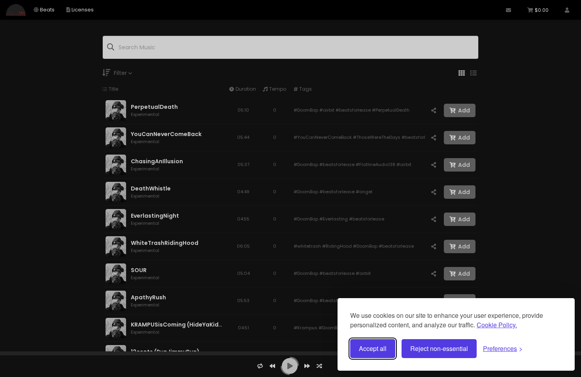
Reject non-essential (439, 348)
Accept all (373, 348)
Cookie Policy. (497, 324)
